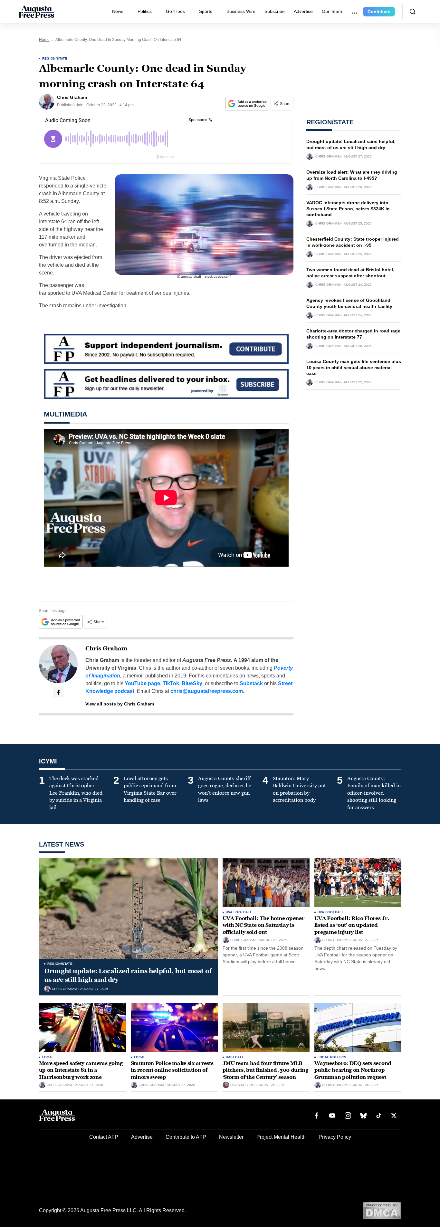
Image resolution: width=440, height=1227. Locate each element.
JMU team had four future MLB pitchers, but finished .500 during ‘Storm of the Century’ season (265, 1070)
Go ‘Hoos (175, 11)
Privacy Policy (335, 1137)
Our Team (332, 11)
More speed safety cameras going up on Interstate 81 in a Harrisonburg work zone (81, 1070)
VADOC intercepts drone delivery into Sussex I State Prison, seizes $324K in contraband (348, 208)
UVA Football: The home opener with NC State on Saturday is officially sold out (263, 925)
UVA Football (239, 912)
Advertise (303, 11)
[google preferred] (248, 103)
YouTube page (142, 683)
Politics (145, 11)
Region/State (55, 58)
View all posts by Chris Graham (119, 703)
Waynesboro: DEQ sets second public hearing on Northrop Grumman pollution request (352, 1070)
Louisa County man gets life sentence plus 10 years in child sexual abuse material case (353, 367)
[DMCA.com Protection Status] (381, 1210)
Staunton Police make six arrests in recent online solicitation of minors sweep (172, 1070)
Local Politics (332, 1057)
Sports (205, 11)
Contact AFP (103, 1137)
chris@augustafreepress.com (206, 691)
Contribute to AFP (186, 1137)
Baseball (235, 1057)
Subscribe (274, 11)
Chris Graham (106, 648)
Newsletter (231, 1137)
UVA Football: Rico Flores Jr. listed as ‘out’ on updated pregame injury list (351, 925)
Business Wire (240, 11)
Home (44, 39)
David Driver (241, 1085)
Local (48, 1057)
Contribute (379, 11)
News (117, 11)
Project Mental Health (281, 1137)
